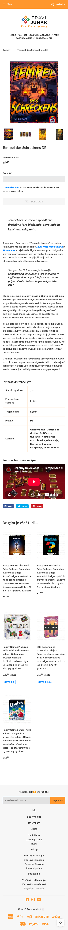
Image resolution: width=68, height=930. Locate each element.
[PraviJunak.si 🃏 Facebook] (27, 900)
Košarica (60, 4)
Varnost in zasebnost (34, 884)
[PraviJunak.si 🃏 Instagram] (33, 900)
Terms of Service (34, 864)
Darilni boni (34, 835)
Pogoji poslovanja (34, 888)
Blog (34, 843)
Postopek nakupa (34, 855)
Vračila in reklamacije (34, 880)
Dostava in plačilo (34, 860)
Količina (7, 173)
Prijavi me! (58, 800)
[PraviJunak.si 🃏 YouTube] (39, 900)
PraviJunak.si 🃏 (35, 909)
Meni (9, 4)
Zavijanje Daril (34, 839)
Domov (6, 50)
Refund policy (34, 868)
